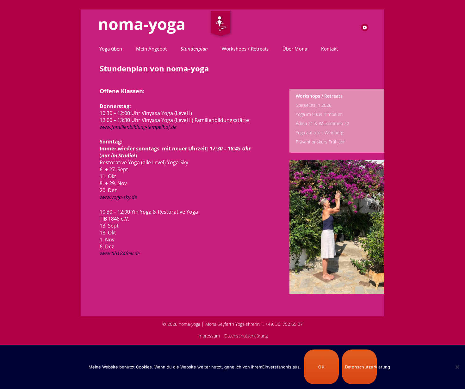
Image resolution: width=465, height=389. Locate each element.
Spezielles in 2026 (314, 105)
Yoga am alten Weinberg (319, 133)
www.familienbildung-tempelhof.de (139, 127)
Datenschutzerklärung (246, 336)
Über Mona (294, 49)
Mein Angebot (151, 49)
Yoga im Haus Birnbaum (319, 114)
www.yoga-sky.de (118, 197)
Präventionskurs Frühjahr (320, 142)
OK (321, 366)
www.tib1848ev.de (120, 253)
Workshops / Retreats (245, 49)
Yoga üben (110, 49)
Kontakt (329, 49)
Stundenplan (194, 49)
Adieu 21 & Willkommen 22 (322, 123)
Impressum (208, 336)
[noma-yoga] (220, 24)
